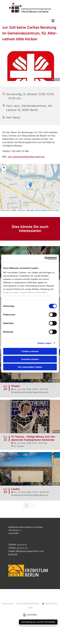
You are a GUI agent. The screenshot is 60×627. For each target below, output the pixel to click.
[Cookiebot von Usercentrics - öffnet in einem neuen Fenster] (44, 258)
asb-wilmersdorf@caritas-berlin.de (26, 156)
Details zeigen (44, 343)
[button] (30, 20)
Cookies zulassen (30, 351)
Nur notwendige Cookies (30, 367)
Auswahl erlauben (30, 359)
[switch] (53, 314)
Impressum (7, 603)
